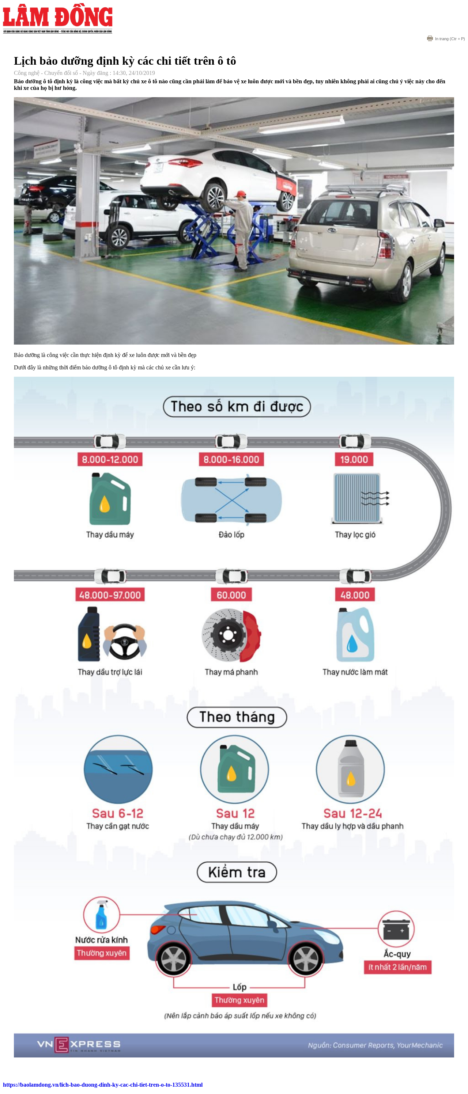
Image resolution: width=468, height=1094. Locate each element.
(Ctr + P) (450, 39)
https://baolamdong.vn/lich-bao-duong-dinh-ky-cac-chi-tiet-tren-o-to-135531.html (103, 1085)
